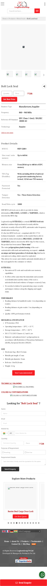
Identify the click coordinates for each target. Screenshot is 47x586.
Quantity (4, 439)
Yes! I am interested (23, 373)
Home (5, 19)
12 (38, 523)
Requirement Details (8, 457)
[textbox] (18, 93)
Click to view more (7, 133)
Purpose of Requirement (10, 448)
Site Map (26, 544)
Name (3, 409)
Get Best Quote (20, 516)
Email (3, 419)
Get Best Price (9, 99)
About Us (15, 541)
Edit (30, 93)
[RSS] (34, 544)
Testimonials (36, 541)
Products (12, 19)
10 (33, 523)
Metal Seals (21, 19)
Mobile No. (5, 429)
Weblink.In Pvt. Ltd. (28, 553)
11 (36, 523)
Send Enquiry (24, 582)
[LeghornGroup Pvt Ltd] (22, 4)
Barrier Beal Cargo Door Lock (19, 511)
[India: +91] (4, 433)
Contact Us (16, 544)
